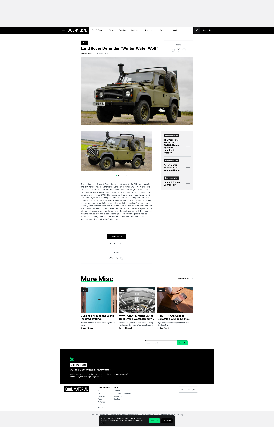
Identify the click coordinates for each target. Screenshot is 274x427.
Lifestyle (148, 30)
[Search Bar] (190, 30)
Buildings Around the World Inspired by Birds (97, 317)
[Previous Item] (107, 175)
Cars (121, 244)
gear (100, 390)
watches (101, 402)
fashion (101, 393)
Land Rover (114, 244)
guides (100, 405)
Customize (167, 420)
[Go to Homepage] (77, 30)
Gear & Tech (97, 30)
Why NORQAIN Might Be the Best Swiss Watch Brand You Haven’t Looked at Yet (137, 319)
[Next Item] (126, 175)
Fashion (134, 30)
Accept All (154, 420)
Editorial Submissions (122, 393)
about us (117, 390)
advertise (118, 396)
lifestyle (101, 396)
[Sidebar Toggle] (63, 30)
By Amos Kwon (86, 53)
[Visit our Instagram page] (197, 30)
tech (100, 399)
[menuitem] (98, 30)
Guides (162, 30)
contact (117, 399)
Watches (122, 30)
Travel (111, 30)
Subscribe (207, 30)
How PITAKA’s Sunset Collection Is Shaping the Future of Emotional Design (174, 319)
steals (175, 30)
